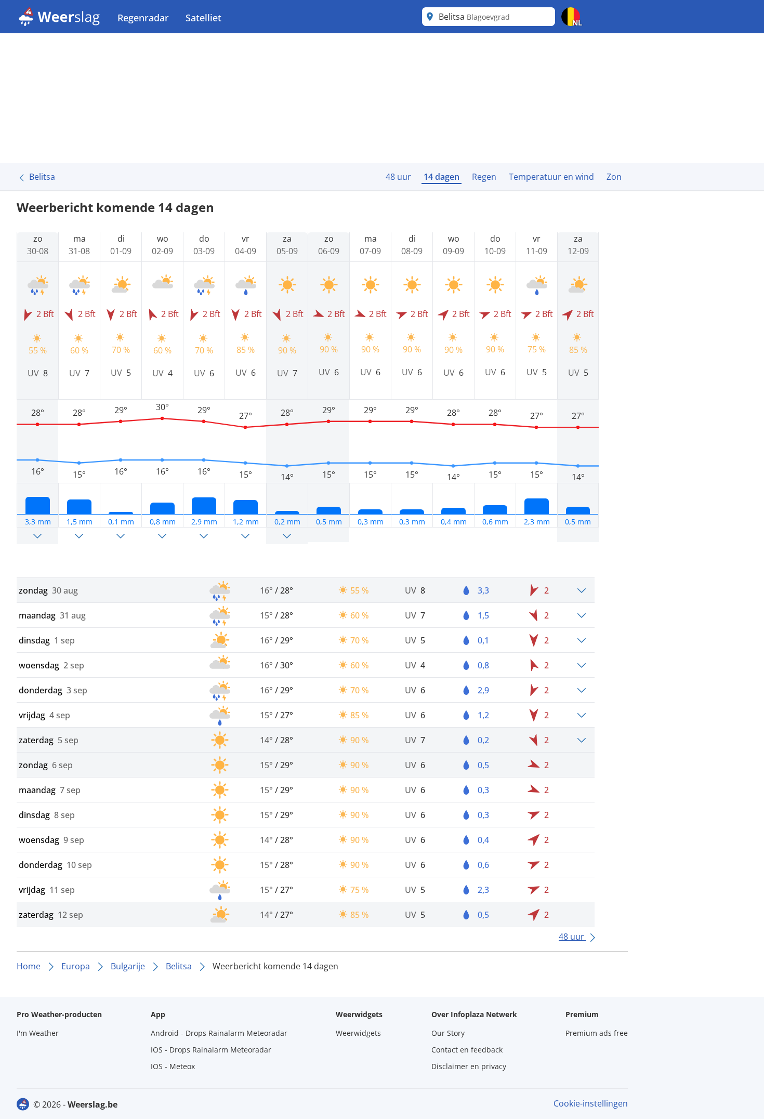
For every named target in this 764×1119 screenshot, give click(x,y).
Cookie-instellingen (591, 1103)
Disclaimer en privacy (468, 1066)
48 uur (398, 176)
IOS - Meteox (173, 1066)
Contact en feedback (467, 1050)
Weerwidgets (358, 1033)
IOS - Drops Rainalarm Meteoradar (211, 1050)
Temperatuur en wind (551, 176)
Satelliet (203, 17)
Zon (614, 176)
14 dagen (441, 176)
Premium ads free (596, 1033)
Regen (484, 176)
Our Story (448, 1033)
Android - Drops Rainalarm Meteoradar (219, 1033)
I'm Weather (38, 1033)
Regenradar (143, 17)
